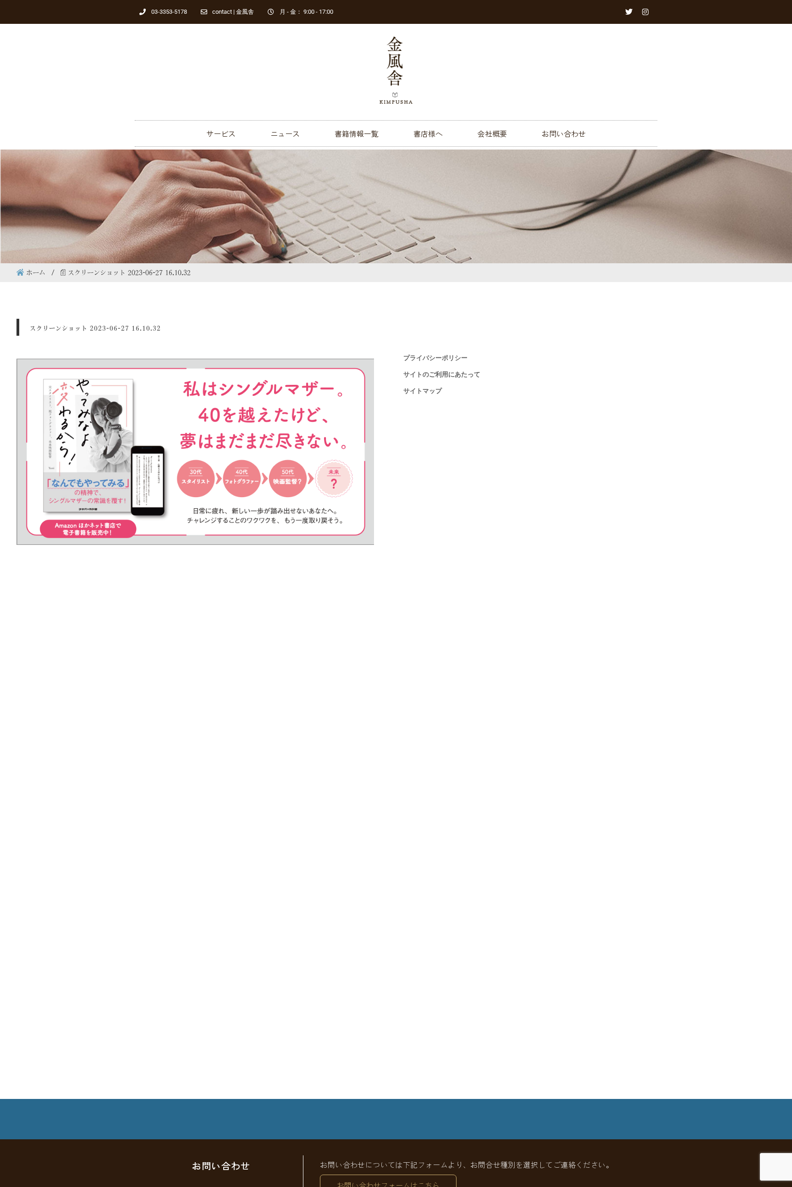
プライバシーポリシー (435, 357)
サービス (221, 133)
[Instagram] (645, 12)
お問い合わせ (564, 133)
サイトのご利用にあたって (441, 374)
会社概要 (492, 133)
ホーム (35, 272)
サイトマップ (422, 390)
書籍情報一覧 (357, 133)
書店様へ (428, 133)
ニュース (285, 133)
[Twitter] (629, 12)
